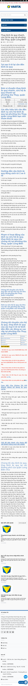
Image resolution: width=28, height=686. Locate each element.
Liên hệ (4, 645)
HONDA (23, 336)
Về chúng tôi (4, 612)
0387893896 (21, 104)
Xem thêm (5, 679)
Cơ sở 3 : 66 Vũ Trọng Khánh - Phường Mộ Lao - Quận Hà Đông (14, 673)
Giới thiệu (5, 643)
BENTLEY (3, 340)
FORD (22, 338)
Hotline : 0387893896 (7, 664)
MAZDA (23, 342)
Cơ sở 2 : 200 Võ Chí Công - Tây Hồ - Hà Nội (13, 666)
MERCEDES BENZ (5, 338)
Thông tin (4, 638)
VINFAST (3, 342)
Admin (4, 42)
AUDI (2, 336)
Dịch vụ (4, 648)
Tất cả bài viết (23, 522)
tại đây (9, 377)
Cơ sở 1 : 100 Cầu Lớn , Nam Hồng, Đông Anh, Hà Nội (14, 660)
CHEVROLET (4, 344)
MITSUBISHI (24, 344)
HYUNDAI (23, 340)
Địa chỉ (3, 654)
